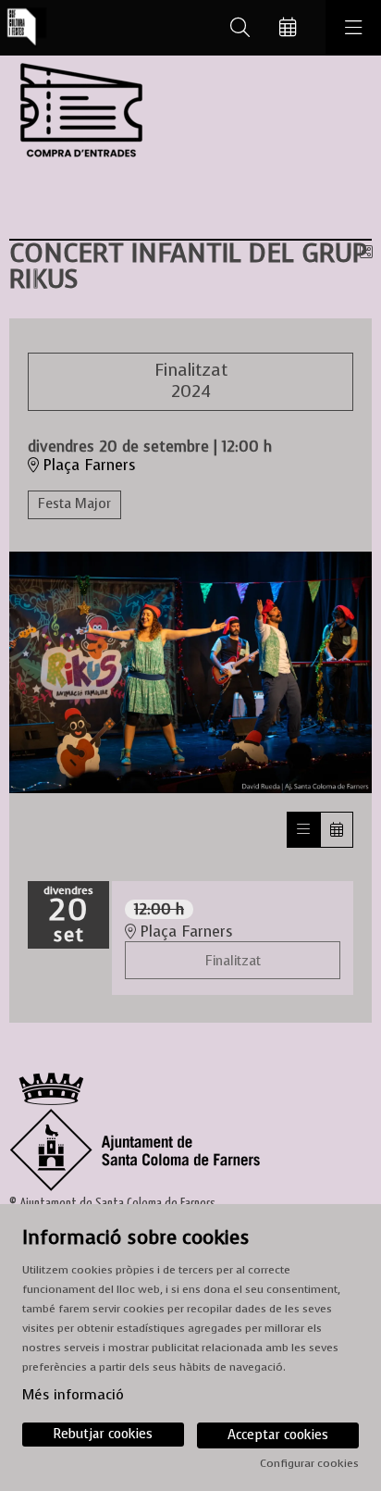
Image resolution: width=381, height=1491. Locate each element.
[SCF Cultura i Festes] (24, 28)
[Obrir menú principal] (353, 28)
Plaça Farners (87, 465)
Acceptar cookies (277, 1435)
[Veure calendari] (336, 830)
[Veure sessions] (303, 830)
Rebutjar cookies (103, 1434)
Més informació (73, 1394)
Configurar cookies (309, 1463)
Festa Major (74, 504)
